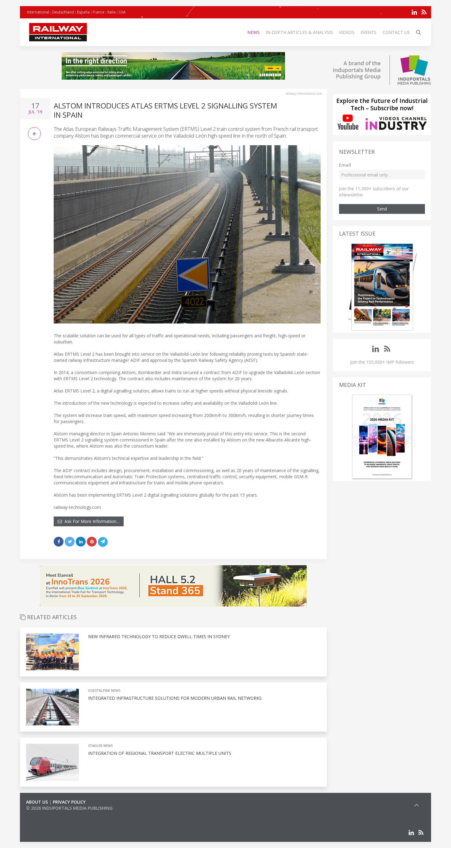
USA (122, 12)
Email (345, 165)
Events (368, 32)
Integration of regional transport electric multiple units (159, 753)
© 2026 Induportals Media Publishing (69, 808)
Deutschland (63, 12)
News (253, 32)
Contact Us (396, 32)
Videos (346, 32)
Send (382, 209)
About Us (37, 802)
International (38, 12)
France (98, 12)
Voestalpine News (104, 690)
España (83, 12)
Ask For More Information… (91, 521)
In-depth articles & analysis (299, 32)
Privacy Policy (69, 802)
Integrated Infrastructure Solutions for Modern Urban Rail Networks (175, 698)
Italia (111, 12)
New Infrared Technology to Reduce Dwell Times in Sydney (159, 636)
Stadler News (100, 745)
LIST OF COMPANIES (47, 814)
